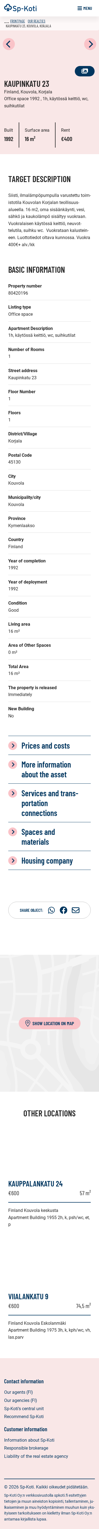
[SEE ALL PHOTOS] (49, 44)
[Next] (90, 44)
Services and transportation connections (49, 803)
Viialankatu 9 (28, 1296)
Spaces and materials (38, 836)
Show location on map (53, 1023)
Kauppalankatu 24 (35, 1183)
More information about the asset (46, 769)
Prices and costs (45, 745)
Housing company (47, 860)
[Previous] (9, 44)
